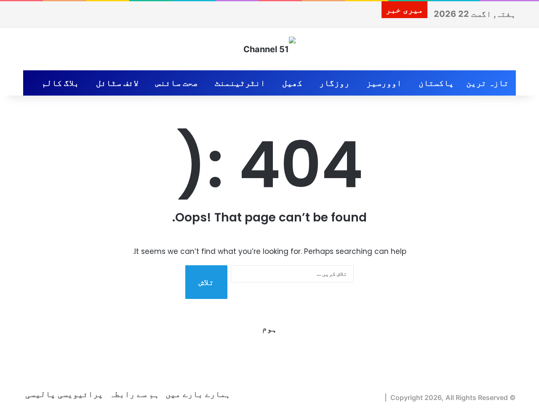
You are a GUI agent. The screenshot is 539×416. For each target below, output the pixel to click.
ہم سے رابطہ (134, 394)
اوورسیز (384, 83)
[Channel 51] (269, 49)
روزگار (334, 83)
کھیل (292, 83)
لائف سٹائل (117, 83)
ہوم (269, 328)
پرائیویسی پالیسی (64, 394)
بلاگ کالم (60, 83)
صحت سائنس (176, 83)
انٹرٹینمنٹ (240, 83)
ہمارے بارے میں (197, 394)
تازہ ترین (487, 83)
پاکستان (436, 83)
